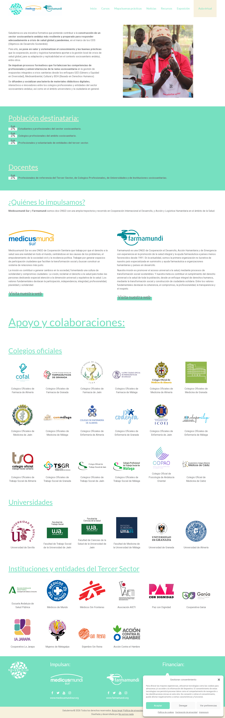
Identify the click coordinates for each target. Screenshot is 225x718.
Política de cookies (166, 712)
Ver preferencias (208, 705)
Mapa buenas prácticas (128, 8)
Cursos (105, 8)
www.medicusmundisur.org (64, 697)
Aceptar (158, 705)
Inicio (93, 8)
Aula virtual (205, 8)
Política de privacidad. (133, 710)
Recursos (166, 8)
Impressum (204, 712)
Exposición (183, 8)
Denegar (183, 705)
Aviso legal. (117, 710)
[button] (218, 679)
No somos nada (126, 714)
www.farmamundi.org (117, 697)
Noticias (151, 8)
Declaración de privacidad (186, 712)
